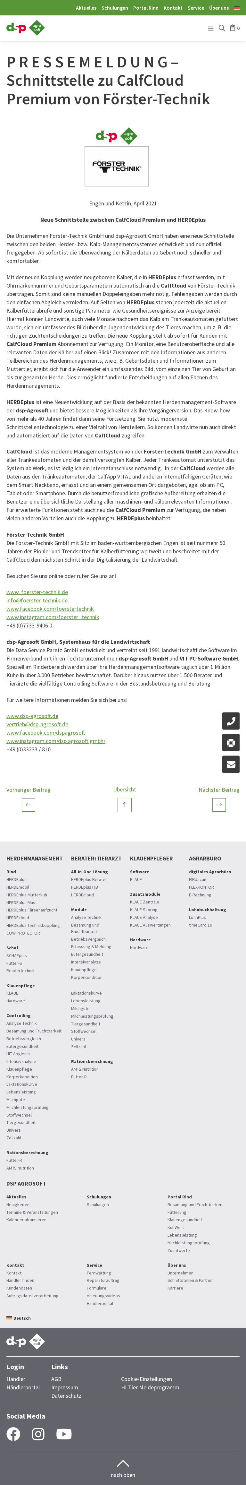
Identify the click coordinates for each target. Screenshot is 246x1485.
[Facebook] (13, 1434)
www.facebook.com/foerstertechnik (50, 608)
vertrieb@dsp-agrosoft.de (37, 724)
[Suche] (222, 28)
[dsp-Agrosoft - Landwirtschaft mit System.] (25, 33)
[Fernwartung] (231, 742)
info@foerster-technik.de (37, 600)
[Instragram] (38, 1434)
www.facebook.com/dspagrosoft (45, 732)
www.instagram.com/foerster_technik (52, 617)
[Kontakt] (231, 721)
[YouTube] (64, 1434)
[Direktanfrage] (231, 764)
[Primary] (211, 28)
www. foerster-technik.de (37, 592)
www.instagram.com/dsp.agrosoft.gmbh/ (55, 741)
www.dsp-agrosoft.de (32, 716)
